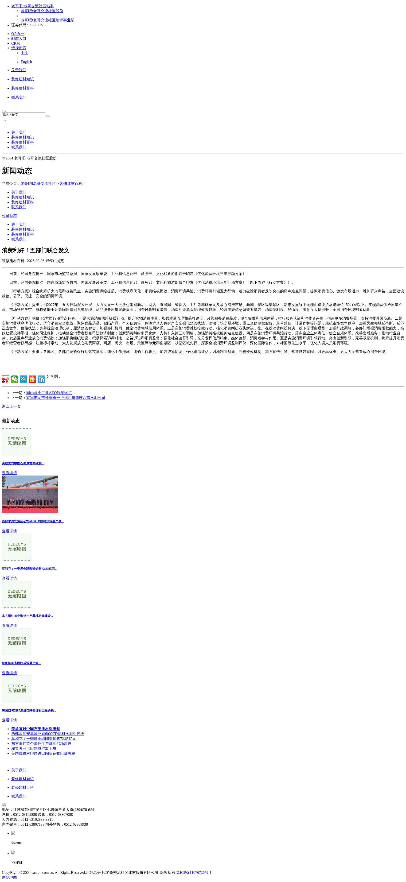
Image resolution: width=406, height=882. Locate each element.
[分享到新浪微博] (5, 379)
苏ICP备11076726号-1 (193, 872)
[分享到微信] (14, 379)
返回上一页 (11, 406)
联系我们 (18, 97)
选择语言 (18, 48)
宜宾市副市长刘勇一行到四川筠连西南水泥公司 (65, 398)
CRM (15, 43)
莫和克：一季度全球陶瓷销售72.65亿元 (43, 739)
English (26, 62)
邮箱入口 (18, 39)
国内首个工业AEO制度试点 (49, 393)
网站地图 (9, 877)
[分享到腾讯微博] (23, 379)
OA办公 (17, 34)
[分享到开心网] (32, 379)
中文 (24, 53)
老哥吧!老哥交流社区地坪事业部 (47, 20)
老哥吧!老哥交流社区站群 (32, 6)
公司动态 (9, 216)
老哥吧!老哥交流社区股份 (42, 11)
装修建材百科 (22, 88)
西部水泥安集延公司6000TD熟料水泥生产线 (47, 734)
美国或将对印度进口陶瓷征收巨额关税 (43, 753)
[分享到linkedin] (41, 379)
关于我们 (18, 70)
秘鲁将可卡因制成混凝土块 (33, 748)
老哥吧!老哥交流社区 (38, 184)
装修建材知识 (22, 79)
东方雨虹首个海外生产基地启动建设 (41, 744)
